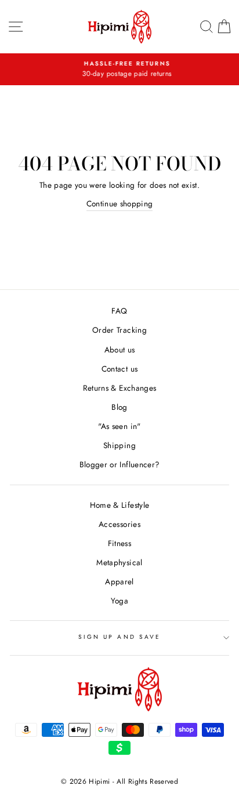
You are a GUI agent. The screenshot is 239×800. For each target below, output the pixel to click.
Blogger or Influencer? (119, 464)
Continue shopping (119, 203)
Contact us (119, 368)
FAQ (119, 311)
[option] (120, 69)
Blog (119, 407)
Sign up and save (119, 636)
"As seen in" (119, 426)
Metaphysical (119, 562)
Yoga (119, 600)
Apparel (119, 581)
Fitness (119, 543)
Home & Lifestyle (119, 505)
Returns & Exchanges (119, 388)
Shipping (119, 445)
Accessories (119, 524)
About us (119, 349)
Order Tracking (119, 330)
